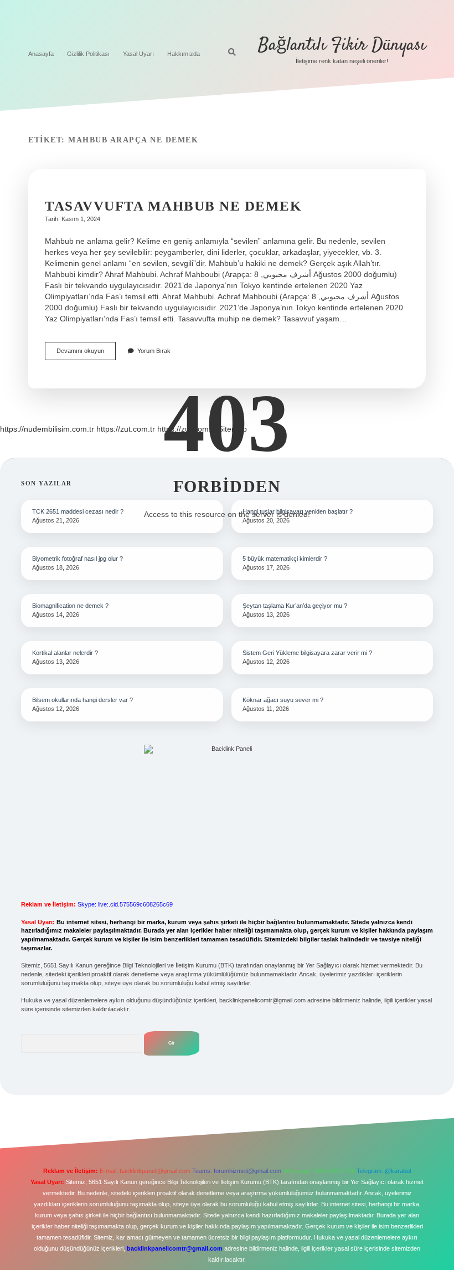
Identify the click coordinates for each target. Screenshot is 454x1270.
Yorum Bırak (154, 350)
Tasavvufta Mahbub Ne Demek (173, 205)
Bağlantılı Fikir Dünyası (342, 45)
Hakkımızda (183, 53)
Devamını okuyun (86, 354)
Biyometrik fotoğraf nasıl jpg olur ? (77, 558)
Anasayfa (41, 53)
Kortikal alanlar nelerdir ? (65, 652)
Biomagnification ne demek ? (70, 605)
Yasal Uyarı (138, 53)
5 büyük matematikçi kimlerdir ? (285, 558)
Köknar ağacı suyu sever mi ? (283, 700)
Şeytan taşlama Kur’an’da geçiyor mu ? (295, 605)
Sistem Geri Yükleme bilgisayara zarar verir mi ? (307, 652)
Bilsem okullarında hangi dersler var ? (82, 700)
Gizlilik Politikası (88, 53)
